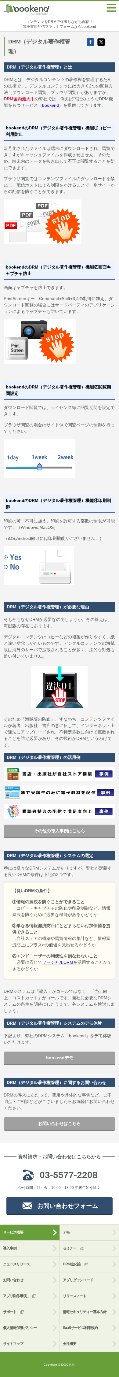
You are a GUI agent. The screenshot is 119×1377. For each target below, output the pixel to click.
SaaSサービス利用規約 (80, 1328)
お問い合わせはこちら (59, 1123)
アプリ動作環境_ (15, 1296)
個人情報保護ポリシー (20, 1328)
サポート (9, 1312)
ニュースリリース (16, 1264)
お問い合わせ (13, 1280)
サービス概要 (13, 1232)
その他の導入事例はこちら (59, 830)
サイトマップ (13, 1344)
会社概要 (69, 1344)
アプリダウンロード (78, 1280)
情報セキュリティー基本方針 (84, 1312)
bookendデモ (59, 1057)
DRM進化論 (72, 1264)
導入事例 (9, 1248)
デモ (66, 1232)
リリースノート (74, 1296)
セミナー (69, 1248)
